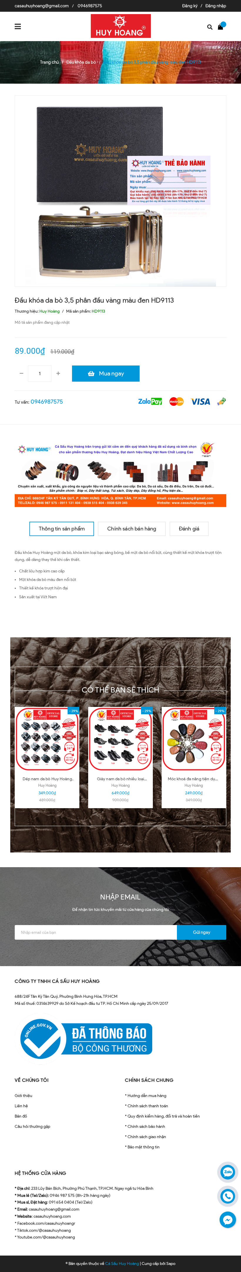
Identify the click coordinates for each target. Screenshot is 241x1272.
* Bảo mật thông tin (142, 1147)
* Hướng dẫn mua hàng (145, 1095)
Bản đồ (21, 1116)
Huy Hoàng (47, 785)
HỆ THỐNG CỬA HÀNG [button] (40, 1173)
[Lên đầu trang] (226, 1253)
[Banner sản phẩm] (120, 472)
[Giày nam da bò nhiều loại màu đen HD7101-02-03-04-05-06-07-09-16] (120, 739)
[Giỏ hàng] (221, 26)
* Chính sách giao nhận (145, 1136)
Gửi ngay (201, 932)
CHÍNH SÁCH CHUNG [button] (149, 1080)
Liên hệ (21, 1105)
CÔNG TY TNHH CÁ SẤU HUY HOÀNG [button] (57, 981)
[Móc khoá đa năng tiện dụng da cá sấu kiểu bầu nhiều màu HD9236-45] (194, 739)
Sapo (170, 1263)
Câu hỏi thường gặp (32, 1126)
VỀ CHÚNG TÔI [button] (31, 1080)
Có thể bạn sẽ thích (121, 690)
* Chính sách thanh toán (146, 1105)
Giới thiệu (23, 1095)
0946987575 (90, 6)
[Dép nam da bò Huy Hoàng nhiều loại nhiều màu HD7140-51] (47, 739)
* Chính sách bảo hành (145, 1126)
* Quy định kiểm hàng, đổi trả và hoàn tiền (162, 1116)
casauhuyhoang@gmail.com (42, 6)
